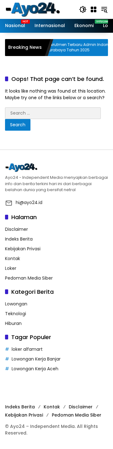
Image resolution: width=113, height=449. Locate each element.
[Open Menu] (93, 9)
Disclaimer (16, 229)
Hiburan (13, 323)
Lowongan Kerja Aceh (35, 369)
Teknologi (15, 313)
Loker (10, 268)
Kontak (12, 258)
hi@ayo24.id (29, 202)
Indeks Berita (19, 239)
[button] (83, 9)
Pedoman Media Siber (29, 278)
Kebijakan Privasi (22, 249)
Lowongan (16, 304)
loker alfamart (27, 349)
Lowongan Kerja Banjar (36, 359)
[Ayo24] (39, 9)
